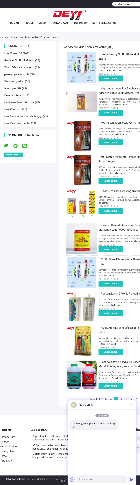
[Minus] (131, 405)
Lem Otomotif (13, 109)
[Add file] (72, 479)
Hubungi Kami (7, 451)
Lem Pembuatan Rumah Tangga (23, 116)
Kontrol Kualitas (104, 23)
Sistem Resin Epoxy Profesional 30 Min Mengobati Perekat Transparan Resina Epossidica (54, 456)
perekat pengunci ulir (16, 74)
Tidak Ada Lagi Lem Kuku (19, 67)
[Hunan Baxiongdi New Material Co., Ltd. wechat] (26, 146)
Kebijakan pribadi (15, 479)
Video (42, 23)
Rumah (14, 23)
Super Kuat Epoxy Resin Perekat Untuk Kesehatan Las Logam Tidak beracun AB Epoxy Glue (54, 438)
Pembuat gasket (14, 81)
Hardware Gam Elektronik (19, 102)
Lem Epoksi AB (13, 53)
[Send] (131, 479)
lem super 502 (12, 88)
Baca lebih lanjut (114, 70)
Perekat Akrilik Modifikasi (19, 60)
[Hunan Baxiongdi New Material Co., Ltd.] (70, 15)
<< (111, 399)
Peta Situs (6, 460)
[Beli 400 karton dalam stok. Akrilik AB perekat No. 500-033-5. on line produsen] (81, 136)
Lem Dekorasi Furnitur (17, 123)
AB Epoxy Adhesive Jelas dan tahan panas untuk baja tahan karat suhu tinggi (55, 447)
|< (106, 399)
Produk (29, 23)
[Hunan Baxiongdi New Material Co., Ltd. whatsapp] (17, 146)
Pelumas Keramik (14, 95)
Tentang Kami (59, 23)
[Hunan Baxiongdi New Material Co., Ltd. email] (8, 146)
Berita (3, 456)
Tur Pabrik (80, 23)
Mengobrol (111, 78)
